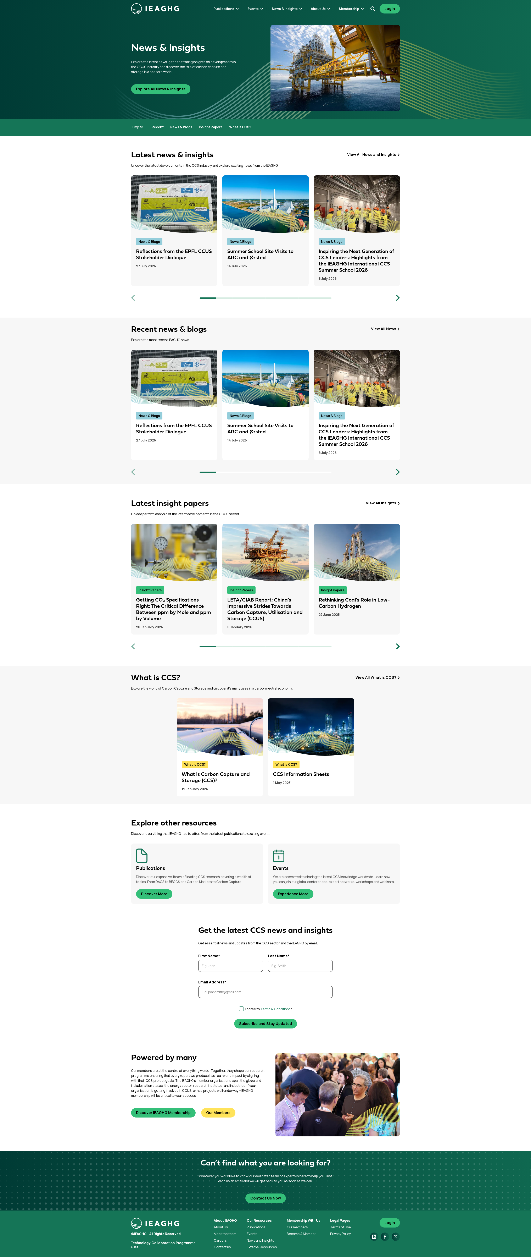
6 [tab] (290, 298)
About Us (221, 1227)
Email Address (212, 981)
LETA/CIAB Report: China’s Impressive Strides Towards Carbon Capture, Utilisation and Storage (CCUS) (265, 609)
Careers (220, 1240)
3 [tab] (241, 298)
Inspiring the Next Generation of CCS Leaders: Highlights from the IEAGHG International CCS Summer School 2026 (356, 261)
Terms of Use (340, 1227)
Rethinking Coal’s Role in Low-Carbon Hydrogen (354, 603)
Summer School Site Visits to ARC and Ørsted (260, 254)
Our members (297, 1227)
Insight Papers (211, 127)
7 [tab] (306, 298)
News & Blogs (181, 127)
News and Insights (260, 1240)
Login (390, 8)
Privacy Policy (340, 1233)
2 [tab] (224, 298)
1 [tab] (208, 298)
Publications (256, 1227)
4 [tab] (257, 298)
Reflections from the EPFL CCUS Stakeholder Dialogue (174, 254)
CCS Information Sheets (301, 774)
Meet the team (225, 1233)
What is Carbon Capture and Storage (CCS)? (216, 777)
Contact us (222, 1247)
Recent (158, 127)
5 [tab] (274, 298)
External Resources (262, 1247)
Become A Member (301, 1233)
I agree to (268, 1009)
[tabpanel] (174, 230)
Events (252, 1233)
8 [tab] (323, 298)
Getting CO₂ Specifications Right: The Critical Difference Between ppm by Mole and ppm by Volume (173, 609)
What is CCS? (240, 127)
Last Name (279, 955)
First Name (209, 955)
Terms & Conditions (276, 1009)
